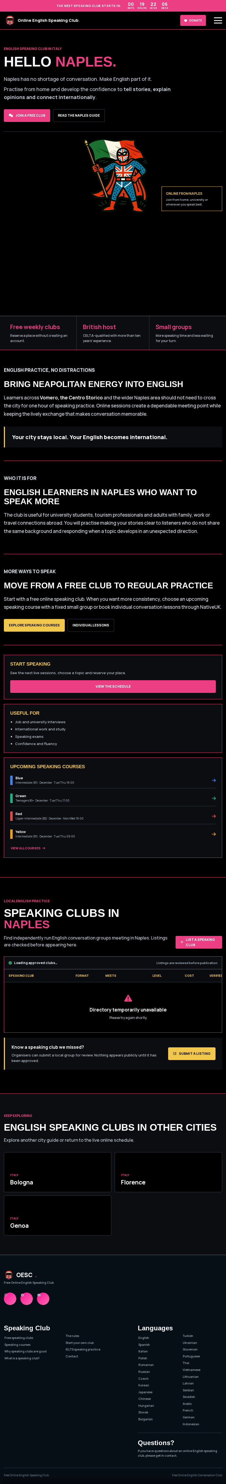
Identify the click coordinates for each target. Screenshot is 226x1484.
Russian (144, 1372)
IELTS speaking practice (83, 1349)
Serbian (188, 1390)
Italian (143, 1351)
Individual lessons (90, 625)
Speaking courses (17, 1344)
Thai (186, 1363)
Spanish (144, 1344)
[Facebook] (26, 1299)
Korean (143, 1385)
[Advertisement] (113, 274)
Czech (143, 1378)
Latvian (188, 1383)
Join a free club (30, 115)
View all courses (26, 848)
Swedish (189, 1397)
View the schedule (113, 686)
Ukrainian (190, 1343)
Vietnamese (191, 1370)
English (143, 1338)
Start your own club (80, 1343)
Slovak (143, 1412)
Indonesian (191, 1424)
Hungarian (146, 1405)
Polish (142, 1358)
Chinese (144, 1399)
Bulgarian (145, 1419)
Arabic (187, 1404)
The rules (72, 1336)
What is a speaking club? (21, 1358)
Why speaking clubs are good (25, 1351)
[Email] (43, 1299)
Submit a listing (195, 1053)
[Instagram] (10, 1299)
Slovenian (190, 1349)
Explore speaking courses (34, 625)
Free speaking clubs (18, 1338)
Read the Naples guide (79, 115)
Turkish (188, 1336)
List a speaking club (200, 942)
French (188, 1410)
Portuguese (191, 1356)
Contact (72, 1356)
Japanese (145, 1392)
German (189, 1417)
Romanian (146, 1365)
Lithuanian (191, 1376)
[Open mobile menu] (218, 20)
